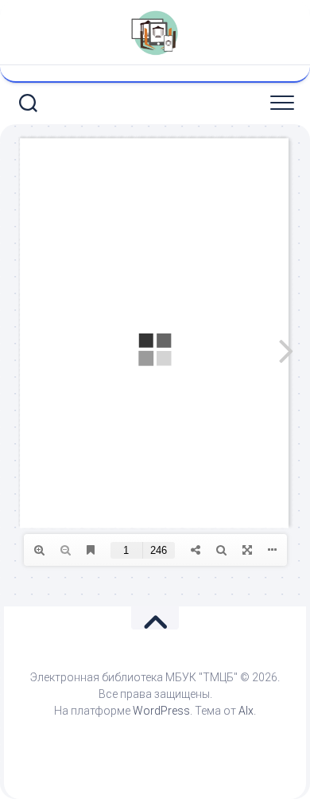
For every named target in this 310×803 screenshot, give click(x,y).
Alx (246, 710)
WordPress (161, 710)
